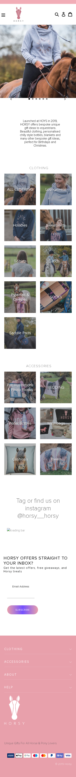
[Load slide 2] (33, 99)
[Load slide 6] (47, 99)
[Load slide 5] (43, 99)
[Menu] (3, 14)
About (10, 674)
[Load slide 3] (36, 99)
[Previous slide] (11, 98)
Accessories (16, 661)
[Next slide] (65, 98)
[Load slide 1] (29, 99)
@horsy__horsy (38, 516)
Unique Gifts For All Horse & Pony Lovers (30, 743)
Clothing (13, 649)
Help (8, 687)
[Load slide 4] (40, 99)
